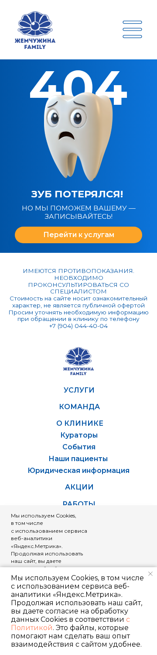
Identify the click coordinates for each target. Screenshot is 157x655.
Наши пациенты (78, 459)
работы (79, 504)
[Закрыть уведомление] (150, 573)
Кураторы (79, 435)
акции (79, 487)
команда (79, 407)
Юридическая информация (78, 470)
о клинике (79, 423)
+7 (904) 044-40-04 (78, 325)
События (79, 447)
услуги (79, 390)
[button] (132, 29)
